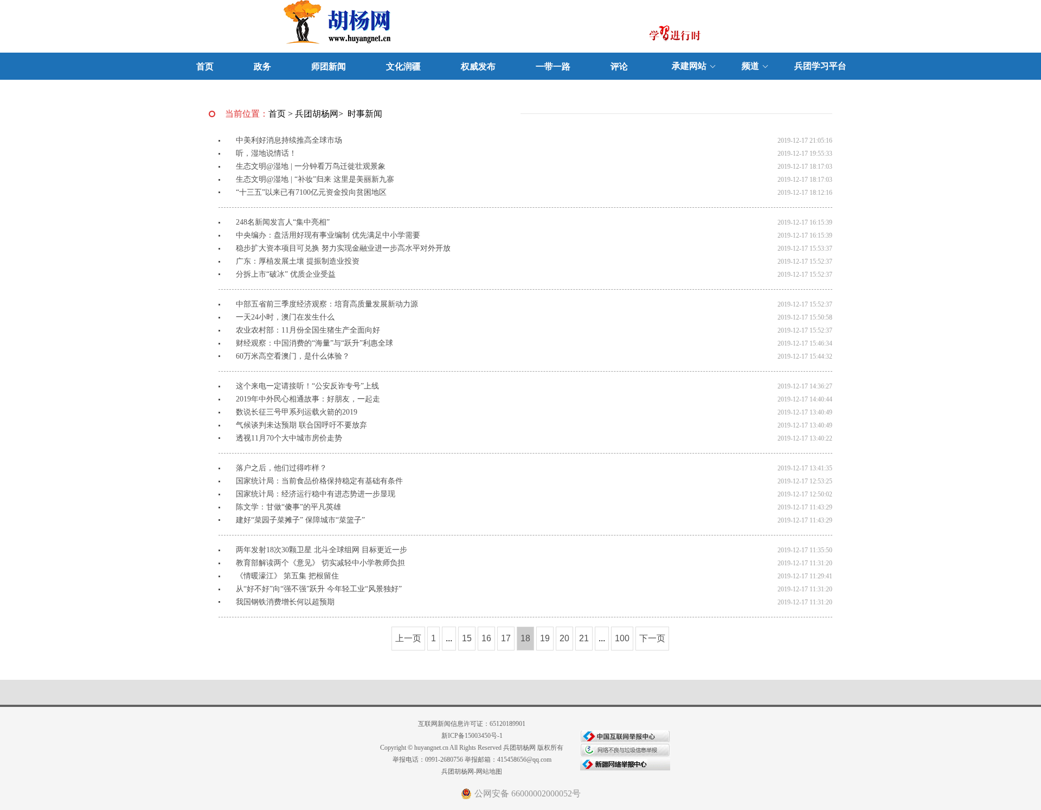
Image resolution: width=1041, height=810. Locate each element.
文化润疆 (403, 66)
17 (506, 638)
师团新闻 (328, 66)
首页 (205, 66)
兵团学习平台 (820, 66)
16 (486, 638)
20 (564, 638)
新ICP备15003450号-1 (472, 735)
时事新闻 (365, 113)
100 (622, 638)
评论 (619, 66)
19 (545, 638)
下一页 (652, 638)
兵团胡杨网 (316, 113)
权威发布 (478, 66)
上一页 (408, 638)
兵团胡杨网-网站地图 (471, 771)
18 (525, 638)
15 (467, 638)
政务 (262, 66)
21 (584, 638)
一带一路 (553, 66)
